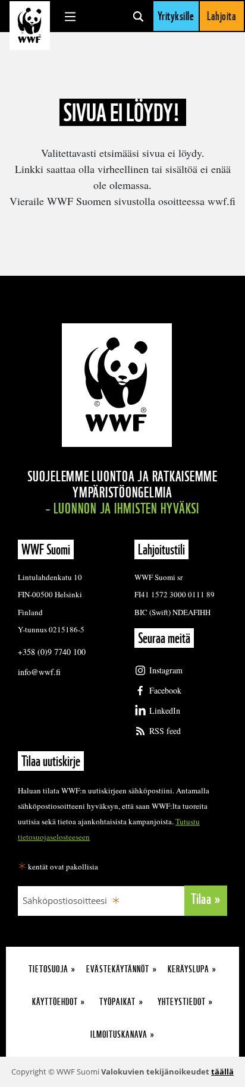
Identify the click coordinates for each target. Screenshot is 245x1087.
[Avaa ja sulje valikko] (70, 16)
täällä (222, 1071)
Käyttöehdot (55, 1001)
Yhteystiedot (182, 1001)
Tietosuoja (48, 969)
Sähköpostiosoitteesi (65, 900)
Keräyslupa (188, 969)
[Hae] (138, 16)
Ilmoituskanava (118, 1034)
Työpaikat (117, 1001)
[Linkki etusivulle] (30, 25)
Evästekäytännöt (117, 969)
